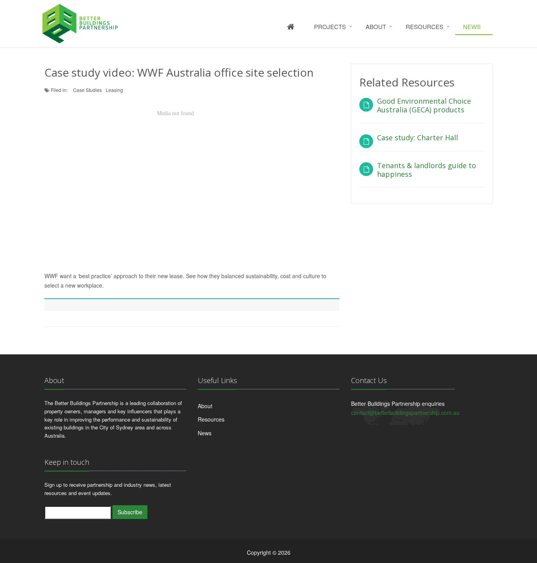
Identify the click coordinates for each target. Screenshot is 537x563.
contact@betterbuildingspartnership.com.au (405, 412)
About (376, 26)
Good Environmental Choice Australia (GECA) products (424, 105)
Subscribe (130, 512)
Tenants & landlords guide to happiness (426, 170)
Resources (424, 26)
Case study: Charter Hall (417, 137)
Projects (330, 26)
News (472, 26)
